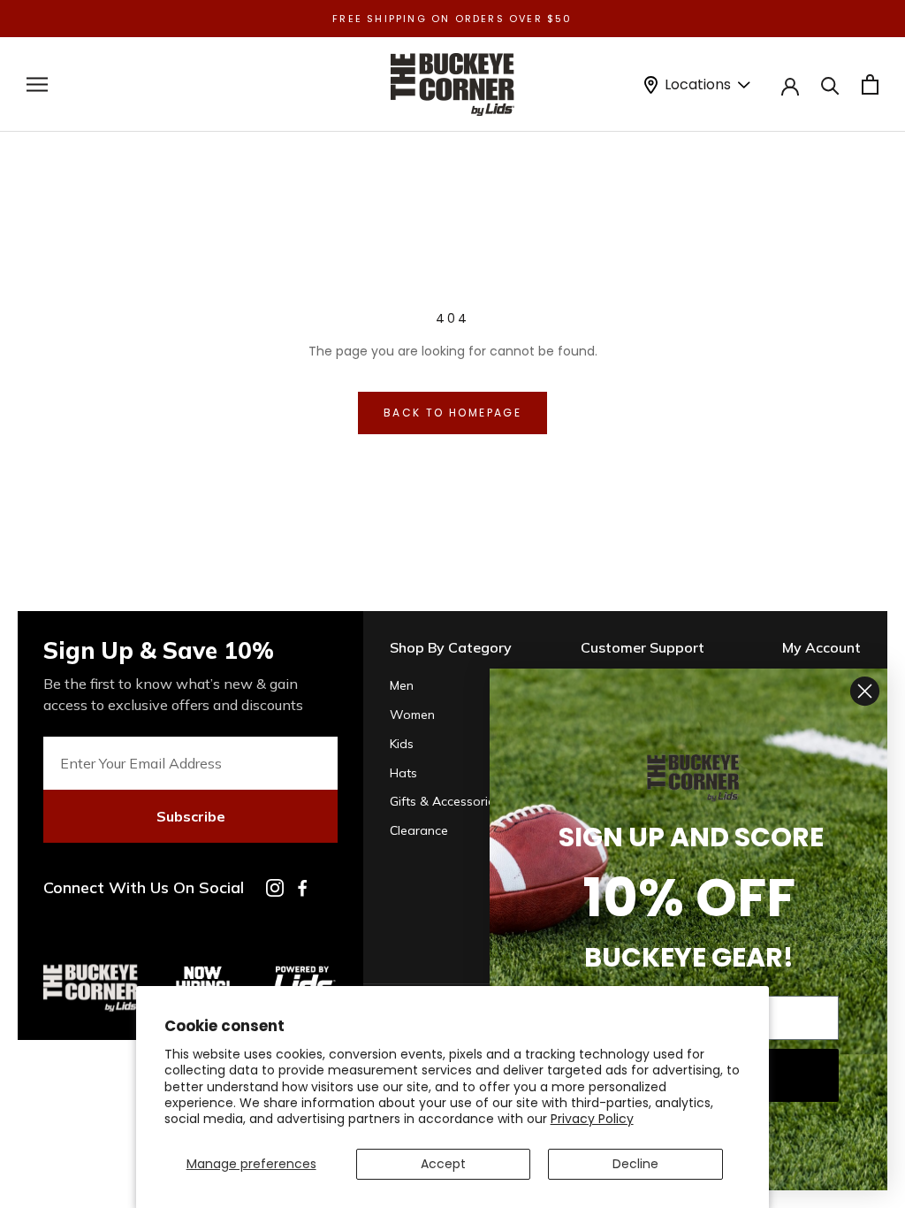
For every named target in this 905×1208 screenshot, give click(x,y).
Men (402, 685)
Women (412, 715)
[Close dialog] (864, 691)
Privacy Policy (592, 1119)
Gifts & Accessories (445, 801)
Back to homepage (452, 412)
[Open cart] (870, 84)
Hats (403, 773)
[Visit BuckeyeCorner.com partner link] (203, 971)
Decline (635, 1164)
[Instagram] (275, 888)
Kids (402, 744)
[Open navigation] (37, 84)
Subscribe (190, 816)
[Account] (790, 85)
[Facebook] (302, 888)
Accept (443, 1164)
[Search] (830, 84)
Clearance (419, 830)
